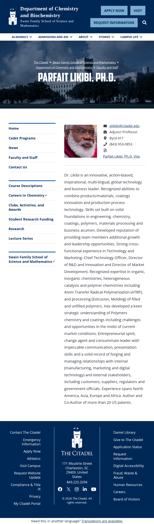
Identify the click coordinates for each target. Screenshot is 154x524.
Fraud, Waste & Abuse (125, 475)
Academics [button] (20, 37)
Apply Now (114, 10)
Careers (119, 492)
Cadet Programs (22, 138)
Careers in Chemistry (26, 195)
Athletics (34, 458)
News (13, 147)
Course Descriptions (25, 185)
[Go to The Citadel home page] (13, 16)
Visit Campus (30, 465)
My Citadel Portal (27, 503)
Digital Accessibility (128, 465)
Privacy (35, 496)
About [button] (83, 37)
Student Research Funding (31, 219)
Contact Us (18, 167)
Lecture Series (21, 238)
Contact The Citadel (25, 432)
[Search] (144, 23)
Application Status (127, 447)
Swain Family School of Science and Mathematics (46, 23)
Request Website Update (27, 475)
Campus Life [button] (129, 37)
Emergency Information (31, 441)
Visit (138, 10)
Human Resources (127, 484)
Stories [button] (104, 37)
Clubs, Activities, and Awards (26, 207)
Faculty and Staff (23, 157)
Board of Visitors (126, 499)
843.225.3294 (77, 482)
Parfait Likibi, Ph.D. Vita (121, 156)
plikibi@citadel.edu (124, 126)
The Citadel (80, 498)
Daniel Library (124, 432)
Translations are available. (102, 521)
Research (16, 229)
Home (14, 128)
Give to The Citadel (128, 439)
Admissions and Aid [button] (53, 37)
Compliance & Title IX (26, 486)
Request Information (114, 22)
